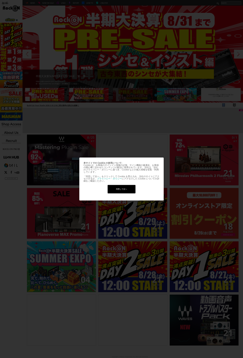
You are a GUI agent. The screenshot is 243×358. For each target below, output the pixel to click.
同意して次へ (121, 189)
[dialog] (121, 179)
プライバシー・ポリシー (109, 178)
